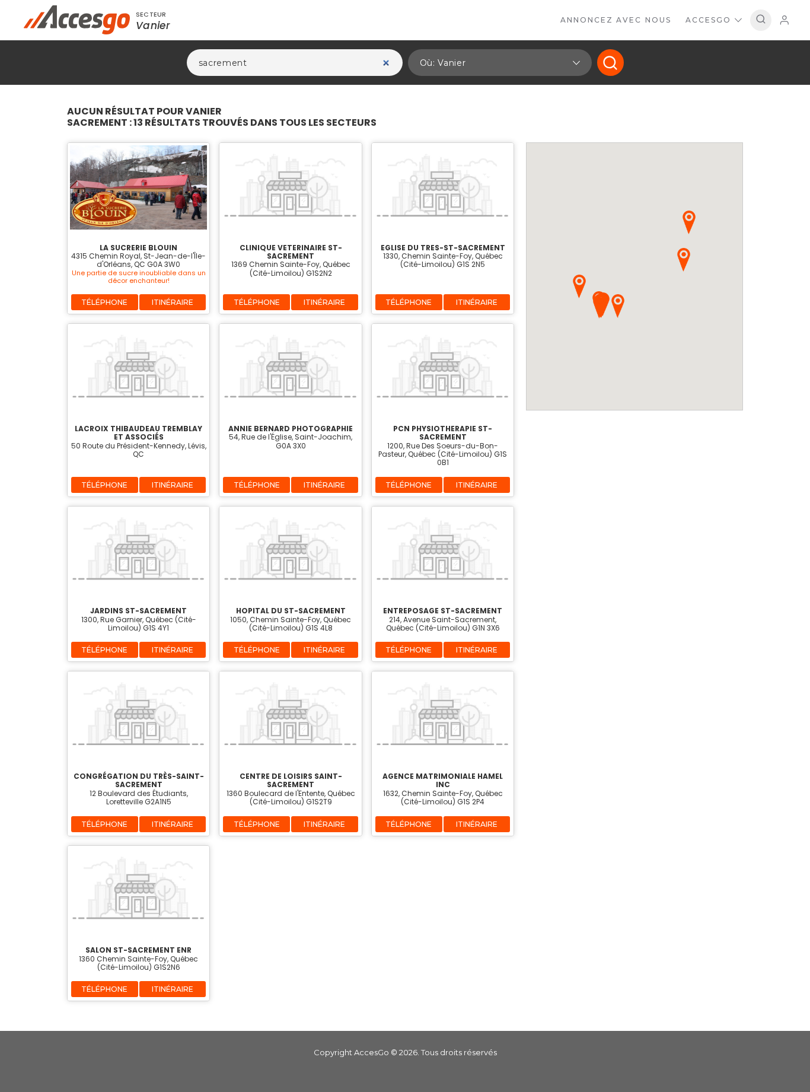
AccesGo (708, 19)
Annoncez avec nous (615, 19)
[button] (500, 62)
